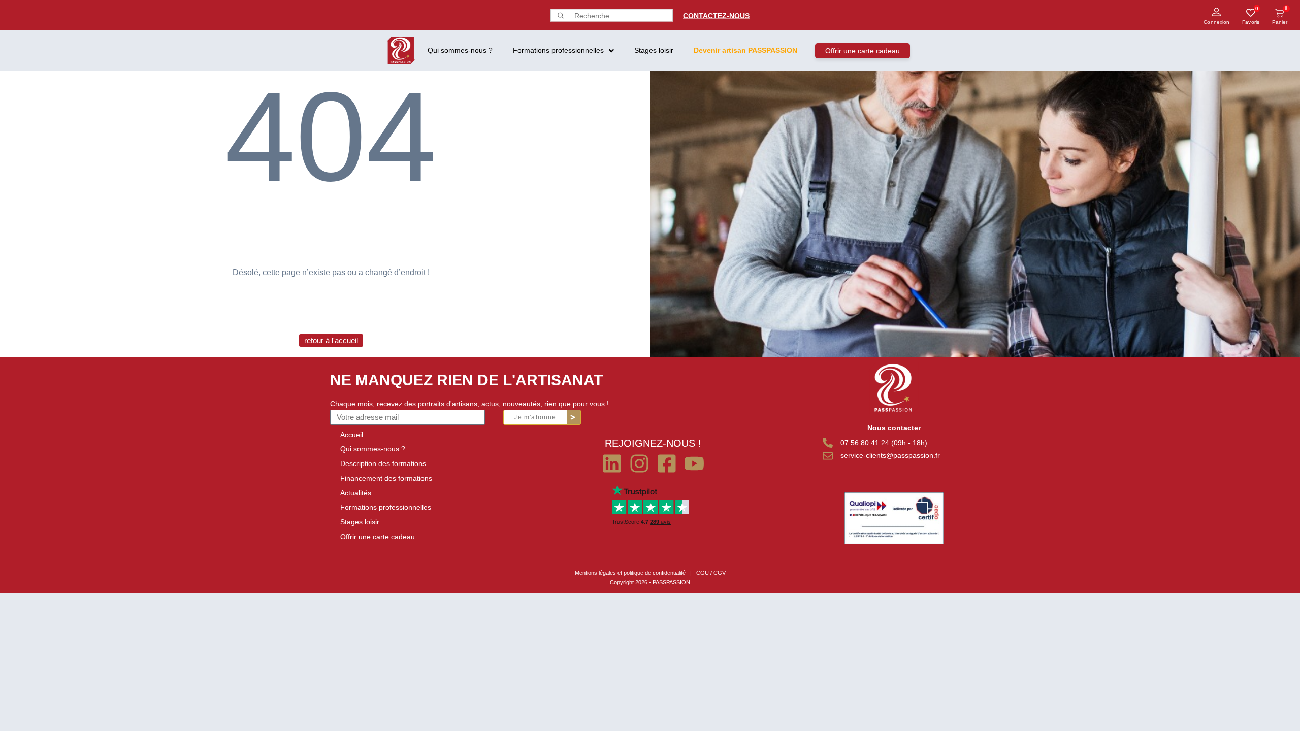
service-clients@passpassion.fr (890, 455)
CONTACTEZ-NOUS (716, 15)
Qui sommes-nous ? (372, 449)
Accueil (351, 434)
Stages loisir (359, 522)
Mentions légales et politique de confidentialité (630, 573)
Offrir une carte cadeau (377, 537)
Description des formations (383, 463)
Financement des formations (386, 478)
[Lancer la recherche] (559, 15)
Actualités (355, 493)
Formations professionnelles (385, 507)
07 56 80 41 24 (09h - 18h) (883, 443)
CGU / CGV (711, 573)
